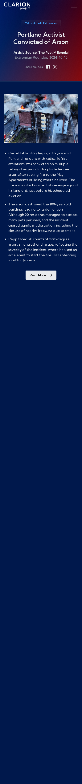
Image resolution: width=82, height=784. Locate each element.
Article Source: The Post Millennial (41, 52)
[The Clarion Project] (17, 6)
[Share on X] (55, 67)
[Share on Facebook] (48, 67)
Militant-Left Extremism (41, 23)
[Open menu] (74, 6)
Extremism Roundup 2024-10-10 (41, 57)
